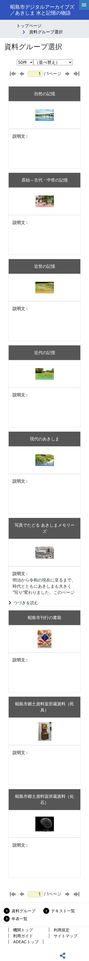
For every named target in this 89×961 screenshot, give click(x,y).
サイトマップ (65, 935)
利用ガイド (23, 935)
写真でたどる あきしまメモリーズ (45, 528)
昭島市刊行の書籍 (44, 617)
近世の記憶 (44, 266)
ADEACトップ (26, 941)
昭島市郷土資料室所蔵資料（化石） (44, 799)
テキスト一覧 (63, 910)
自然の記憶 (44, 93)
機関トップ (23, 929)
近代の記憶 (44, 352)
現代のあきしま (44, 438)
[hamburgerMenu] (84, 5)
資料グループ (23, 910)
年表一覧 (19, 918)
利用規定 (61, 929)
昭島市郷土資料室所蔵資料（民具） (44, 707)
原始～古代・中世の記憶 (45, 180)
